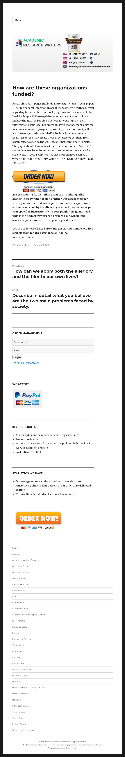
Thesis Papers (19, 718)
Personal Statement (22, 669)
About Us (16, 554)
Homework (18, 651)
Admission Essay (20, 566)
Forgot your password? (26, 362)
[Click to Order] (53, 181)
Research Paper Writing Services (28, 687)
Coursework (18, 602)
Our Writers (18, 663)
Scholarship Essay (21, 706)
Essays (15, 633)
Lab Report (17, 657)
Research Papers (20, 693)
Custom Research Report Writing (28, 614)
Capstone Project (21, 584)
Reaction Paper (20, 675)
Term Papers (18, 712)
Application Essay (20, 572)
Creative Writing (20, 608)
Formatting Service (22, 639)
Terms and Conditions (23, 730)
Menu (18, 20)
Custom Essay (24, 245)
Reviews (16, 700)
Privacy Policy (19, 724)
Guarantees (18, 645)
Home (15, 548)
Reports (16, 681)
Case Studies (18, 590)
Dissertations (18, 621)
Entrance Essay (19, 627)
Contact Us (17, 596)
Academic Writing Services (25, 560)
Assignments (18, 578)
